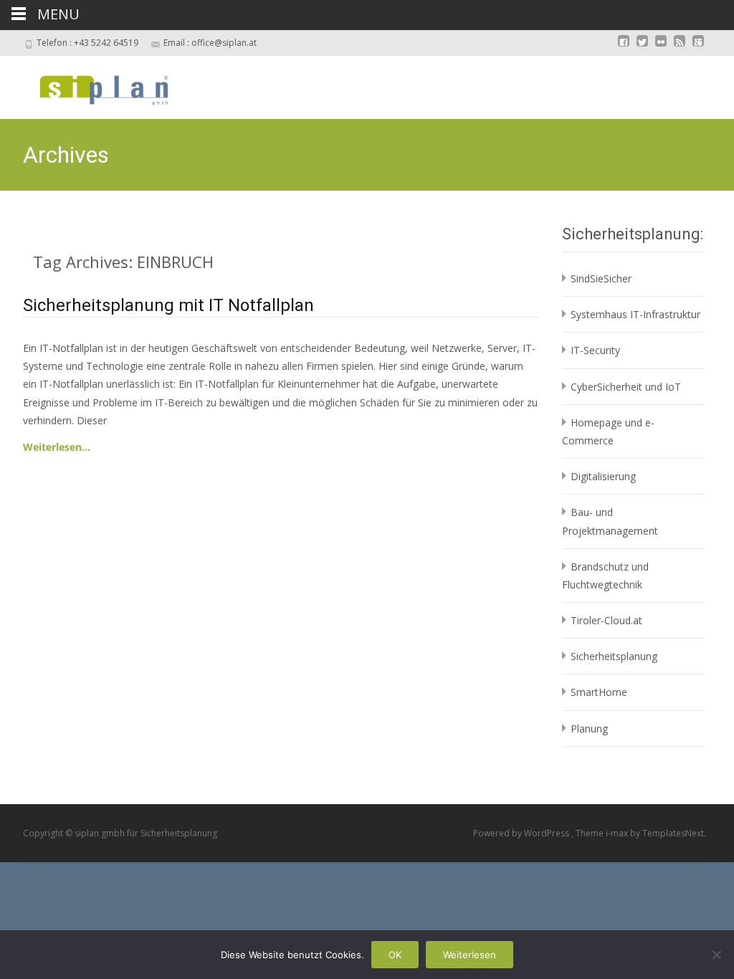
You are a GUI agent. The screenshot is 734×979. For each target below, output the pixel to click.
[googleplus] (698, 47)
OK (395, 954)
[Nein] (716, 954)
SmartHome (599, 692)
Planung (589, 728)
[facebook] (623, 47)
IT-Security (595, 350)
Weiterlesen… (56, 447)
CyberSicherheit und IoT (626, 386)
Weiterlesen (469, 954)
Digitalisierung (603, 476)
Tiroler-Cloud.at (606, 620)
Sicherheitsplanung (614, 656)
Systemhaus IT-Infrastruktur (635, 314)
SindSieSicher (601, 278)
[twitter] (642, 47)
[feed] (679, 47)
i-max (618, 833)
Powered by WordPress (522, 833)
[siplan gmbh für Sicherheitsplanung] (91, 84)
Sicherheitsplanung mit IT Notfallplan (168, 305)
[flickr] (661, 47)
